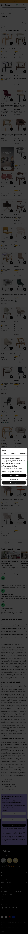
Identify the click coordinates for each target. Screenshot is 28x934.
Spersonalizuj (13, 479)
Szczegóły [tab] (13, 453)
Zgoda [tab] (4, 453)
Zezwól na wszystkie (14, 475)
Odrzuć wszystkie (14, 483)
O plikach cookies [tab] (23, 453)
